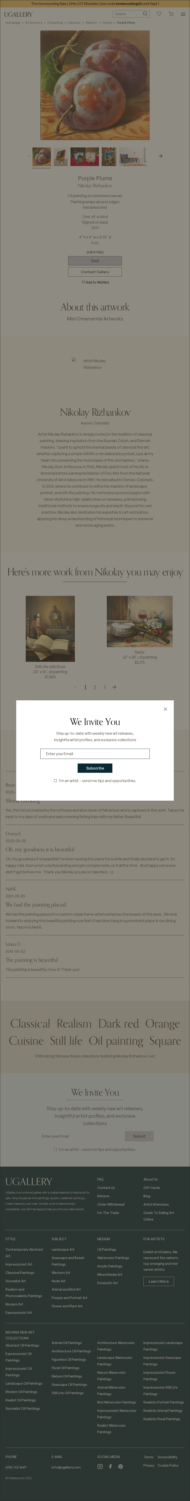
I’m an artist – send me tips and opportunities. (97, 780)
